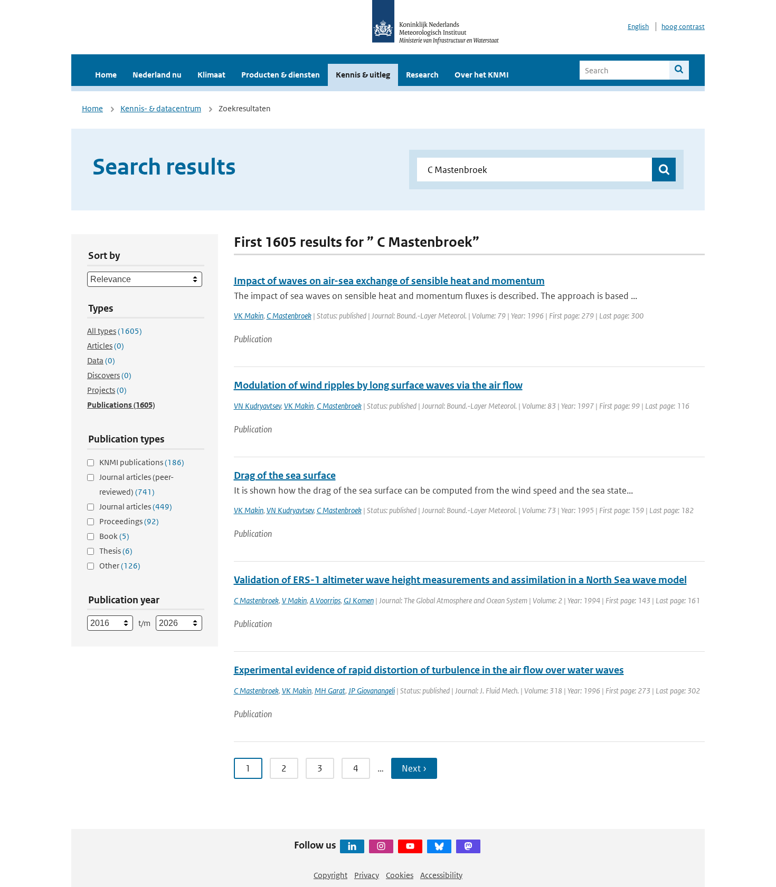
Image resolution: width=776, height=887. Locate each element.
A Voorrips (325, 600)
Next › (414, 768)
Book (114, 536)
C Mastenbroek (289, 316)
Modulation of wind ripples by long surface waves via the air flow (378, 385)
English (638, 26)
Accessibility (441, 875)
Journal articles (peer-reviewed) (136, 484)
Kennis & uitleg (363, 75)
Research (422, 75)
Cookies (399, 875)
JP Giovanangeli (371, 691)
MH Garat (330, 691)
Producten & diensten (280, 75)
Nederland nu (157, 75)
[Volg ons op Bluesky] (439, 846)
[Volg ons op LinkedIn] (352, 846)
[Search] (679, 70)
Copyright (330, 875)
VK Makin (248, 316)
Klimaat (211, 75)
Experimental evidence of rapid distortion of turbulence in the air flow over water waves (429, 670)
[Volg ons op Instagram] (381, 846)
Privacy (366, 875)
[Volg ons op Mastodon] (468, 846)
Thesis (116, 551)
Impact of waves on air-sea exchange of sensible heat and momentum (389, 281)
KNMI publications (141, 462)
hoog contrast (683, 26)
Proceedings (129, 521)
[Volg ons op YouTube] (410, 846)
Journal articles (135, 507)
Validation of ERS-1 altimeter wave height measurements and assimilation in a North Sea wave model (460, 580)
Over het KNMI (482, 75)
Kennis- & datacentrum (160, 108)
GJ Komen (359, 600)
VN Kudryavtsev (257, 406)
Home (106, 75)
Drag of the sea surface (285, 475)
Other (119, 566)
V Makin (294, 600)
